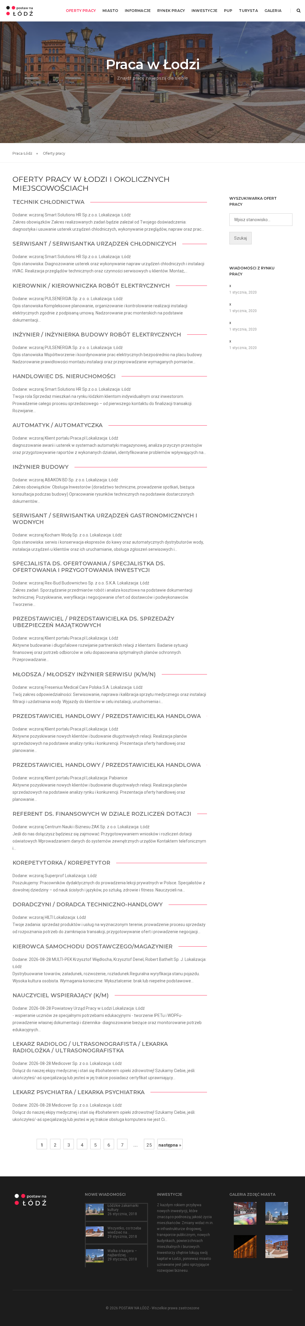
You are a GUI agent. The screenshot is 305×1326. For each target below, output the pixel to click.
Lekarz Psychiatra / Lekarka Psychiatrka (78, 1092)
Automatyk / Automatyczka (57, 425)
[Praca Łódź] (19, 10)
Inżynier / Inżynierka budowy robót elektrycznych (97, 334)
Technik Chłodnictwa (48, 202)
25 (149, 1145)
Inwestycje (204, 10)
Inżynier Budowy (41, 467)
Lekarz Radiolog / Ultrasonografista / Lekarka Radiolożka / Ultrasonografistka (90, 1047)
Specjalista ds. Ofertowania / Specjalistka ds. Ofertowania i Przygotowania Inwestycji (89, 566)
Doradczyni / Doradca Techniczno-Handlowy (88, 904)
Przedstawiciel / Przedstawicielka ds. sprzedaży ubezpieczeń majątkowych (93, 622)
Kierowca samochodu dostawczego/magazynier (92, 946)
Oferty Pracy (81, 10)
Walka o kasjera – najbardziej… (122, 1253)
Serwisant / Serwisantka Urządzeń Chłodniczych (94, 244)
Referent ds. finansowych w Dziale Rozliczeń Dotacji (102, 814)
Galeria (272, 10)
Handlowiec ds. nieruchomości (64, 376)
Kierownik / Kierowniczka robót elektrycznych (91, 286)
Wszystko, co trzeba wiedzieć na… (124, 1230)
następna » (169, 1145)
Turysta (248, 10)
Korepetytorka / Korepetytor (61, 863)
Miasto (110, 10)
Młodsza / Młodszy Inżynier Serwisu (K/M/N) (84, 674)
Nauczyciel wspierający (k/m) (61, 995)
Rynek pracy (171, 10)
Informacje (138, 10)
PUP (228, 10)
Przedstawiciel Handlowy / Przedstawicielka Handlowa (107, 716)
